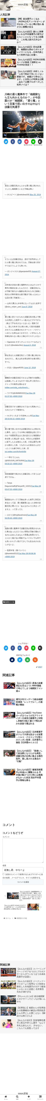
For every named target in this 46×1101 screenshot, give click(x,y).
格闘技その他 (9, 602)
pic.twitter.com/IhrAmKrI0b (15, 452)
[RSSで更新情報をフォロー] (35, 659)
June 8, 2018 (27, 307)
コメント (6, 837)
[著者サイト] (12, 659)
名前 (4, 865)
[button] (41, 559)
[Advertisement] (23, 163)
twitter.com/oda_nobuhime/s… (17, 387)
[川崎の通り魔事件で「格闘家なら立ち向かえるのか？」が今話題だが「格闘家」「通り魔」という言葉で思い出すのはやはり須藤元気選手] (20, 141)
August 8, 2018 (30, 345)
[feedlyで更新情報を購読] (27, 659)
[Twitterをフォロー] (19, 659)
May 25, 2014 (35, 195)
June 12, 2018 (30, 368)
